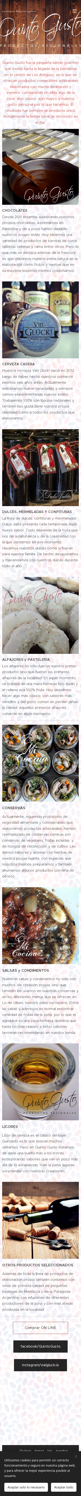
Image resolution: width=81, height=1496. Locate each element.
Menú (74, 10)
